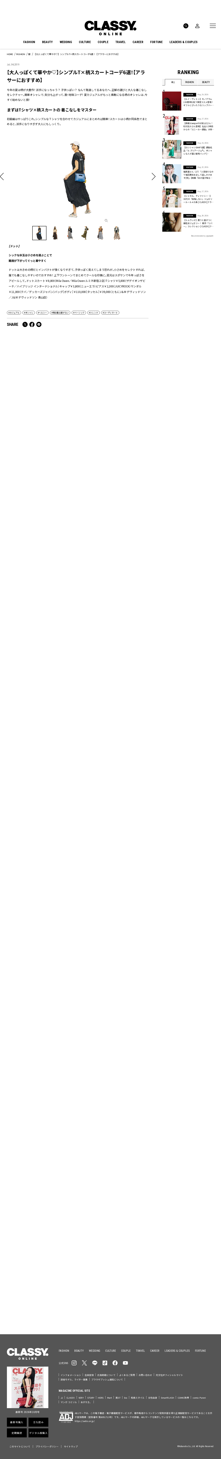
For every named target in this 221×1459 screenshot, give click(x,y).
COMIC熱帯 (183, 1397)
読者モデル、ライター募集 (74, 1379)
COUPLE (103, 42)
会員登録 (89, 1375)
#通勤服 (186, 1173)
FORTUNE (156, 42)
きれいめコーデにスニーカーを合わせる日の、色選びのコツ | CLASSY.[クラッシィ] (113, 927)
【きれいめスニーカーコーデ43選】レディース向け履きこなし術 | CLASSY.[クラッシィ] (113, 828)
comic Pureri (199, 1397)
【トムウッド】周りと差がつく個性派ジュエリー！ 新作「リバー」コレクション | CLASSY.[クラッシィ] (198, 223)
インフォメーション (71, 1375)
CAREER (138, 42)
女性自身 (152, 1397)
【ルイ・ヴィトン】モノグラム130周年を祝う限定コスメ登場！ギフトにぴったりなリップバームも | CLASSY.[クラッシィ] (198, 102)
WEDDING (66, 42)
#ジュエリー (171, 1173)
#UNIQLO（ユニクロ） (175, 1184)
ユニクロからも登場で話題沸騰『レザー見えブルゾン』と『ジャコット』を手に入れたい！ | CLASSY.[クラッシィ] (113, 633)
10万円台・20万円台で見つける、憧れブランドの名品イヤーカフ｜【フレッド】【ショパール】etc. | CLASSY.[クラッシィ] (113, 732)
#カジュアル (14, 312)
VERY (81, 1397)
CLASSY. (70, 1397)
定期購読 (121, 1231)
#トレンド (93, 312)
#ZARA (194, 1184)
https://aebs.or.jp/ (85, 1421)
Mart (109, 1397)
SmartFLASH (167, 1397)
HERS (101, 1397)
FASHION (29, 42)
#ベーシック (78, 312)
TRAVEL (120, 42)
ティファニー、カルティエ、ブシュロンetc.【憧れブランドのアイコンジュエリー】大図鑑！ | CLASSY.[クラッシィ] (113, 440)
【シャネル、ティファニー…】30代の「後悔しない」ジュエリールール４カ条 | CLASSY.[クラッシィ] (198, 199)
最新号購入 (121, 1206)
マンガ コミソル (69, 1402)
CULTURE (85, 42)
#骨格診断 (207, 1184)
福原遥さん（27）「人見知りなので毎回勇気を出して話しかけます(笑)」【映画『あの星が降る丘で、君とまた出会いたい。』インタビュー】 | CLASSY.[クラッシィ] (198, 174)
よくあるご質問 (127, 1375)
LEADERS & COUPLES (184, 42)
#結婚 (187, 1178)
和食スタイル (138, 1397)
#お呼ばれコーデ (203, 1173)
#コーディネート (110, 312)
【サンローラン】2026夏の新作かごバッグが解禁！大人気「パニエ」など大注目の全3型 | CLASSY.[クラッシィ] (113, 1020)
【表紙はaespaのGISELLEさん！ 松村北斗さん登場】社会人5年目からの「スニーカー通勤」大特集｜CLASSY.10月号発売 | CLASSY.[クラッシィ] (41, 1023)
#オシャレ (28, 312)
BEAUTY (47, 42)
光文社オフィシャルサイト (169, 1375)
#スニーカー (201, 1178)
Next (207, 1129)
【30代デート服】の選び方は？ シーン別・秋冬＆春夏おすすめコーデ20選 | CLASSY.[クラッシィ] (113, 536)
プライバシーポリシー (47, 1446)
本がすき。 (86, 1402)
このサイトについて (19, 1446)
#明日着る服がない (60, 312)
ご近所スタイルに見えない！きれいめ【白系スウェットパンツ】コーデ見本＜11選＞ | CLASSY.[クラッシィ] (41, 729)
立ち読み (121, 1219)
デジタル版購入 (121, 1244)
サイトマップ (71, 1446)
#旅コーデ (175, 1178)
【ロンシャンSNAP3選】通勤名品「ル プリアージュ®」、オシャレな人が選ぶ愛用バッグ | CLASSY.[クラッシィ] (41, 630)
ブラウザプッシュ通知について (107, 1379)
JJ (62, 1397)
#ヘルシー (42, 312)
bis (125, 1397)
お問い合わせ (145, 1375)
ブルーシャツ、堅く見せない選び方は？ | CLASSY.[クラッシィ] (40, 927)
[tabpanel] (110, 1098)
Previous (197, 1129)
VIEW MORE (188, 1309)
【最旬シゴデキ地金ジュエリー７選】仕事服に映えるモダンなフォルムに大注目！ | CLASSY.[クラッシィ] (40, 536)
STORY (90, 1397)
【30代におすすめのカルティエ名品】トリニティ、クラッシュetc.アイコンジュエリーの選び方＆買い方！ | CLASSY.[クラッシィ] (41, 831)
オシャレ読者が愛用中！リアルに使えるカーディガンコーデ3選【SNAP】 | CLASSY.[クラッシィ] (40, 437)
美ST (118, 1397)
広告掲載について (106, 1375)
